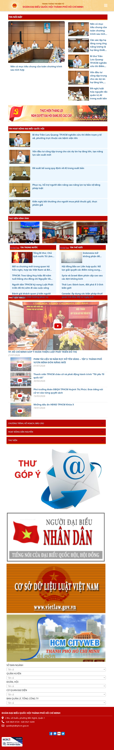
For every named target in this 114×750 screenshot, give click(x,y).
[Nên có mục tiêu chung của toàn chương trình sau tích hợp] (26, 61)
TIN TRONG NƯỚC (29, 247)
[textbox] (56, 669)
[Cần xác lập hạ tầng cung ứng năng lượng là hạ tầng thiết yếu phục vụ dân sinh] (31, 61)
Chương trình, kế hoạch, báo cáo (26, 423)
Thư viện (12, 440)
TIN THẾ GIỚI (76, 247)
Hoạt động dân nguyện (20, 431)
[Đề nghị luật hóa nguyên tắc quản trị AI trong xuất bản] (46, 61)
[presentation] (10, 233)
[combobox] (56, 669)
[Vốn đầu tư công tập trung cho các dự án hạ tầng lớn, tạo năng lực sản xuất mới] (41, 61)
